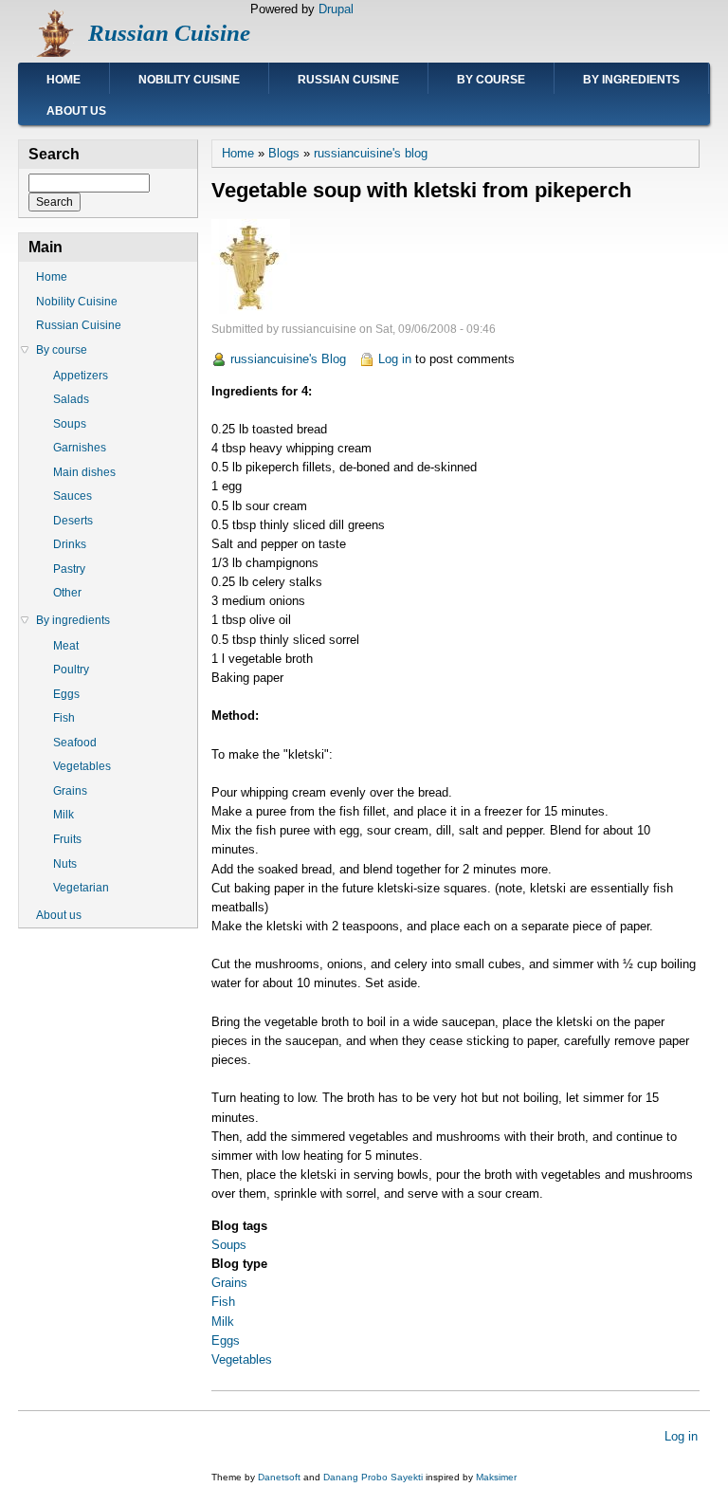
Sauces (72, 496)
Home (63, 79)
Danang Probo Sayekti (373, 1477)
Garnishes (79, 447)
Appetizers (80, 375)
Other (67, 592)
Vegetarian (81, 887)
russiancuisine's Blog (288, 359)
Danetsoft (279, 1477)
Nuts (65, 864)
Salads (71, 399)
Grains (229, 1283)
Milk (222, 1321)
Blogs (284, 153)
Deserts (73, 520)
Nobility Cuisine (189, 79)
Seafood (75, 742)
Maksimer (496, 1477)
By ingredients (631, 79)
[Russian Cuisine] (53, 53)
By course (491, 79)
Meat (66, 645)
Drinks (69, 544)
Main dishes (84, 472)
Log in (394, 359)
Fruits (67, 839)
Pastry (69, 569)
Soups (228, 1245)
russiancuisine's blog (371, 153)
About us (76, 111)
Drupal (336, 9)
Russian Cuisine (169, 33)
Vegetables (241, 1359)
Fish (223, 1301)
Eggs (225, 1340)
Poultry (71, 669)
